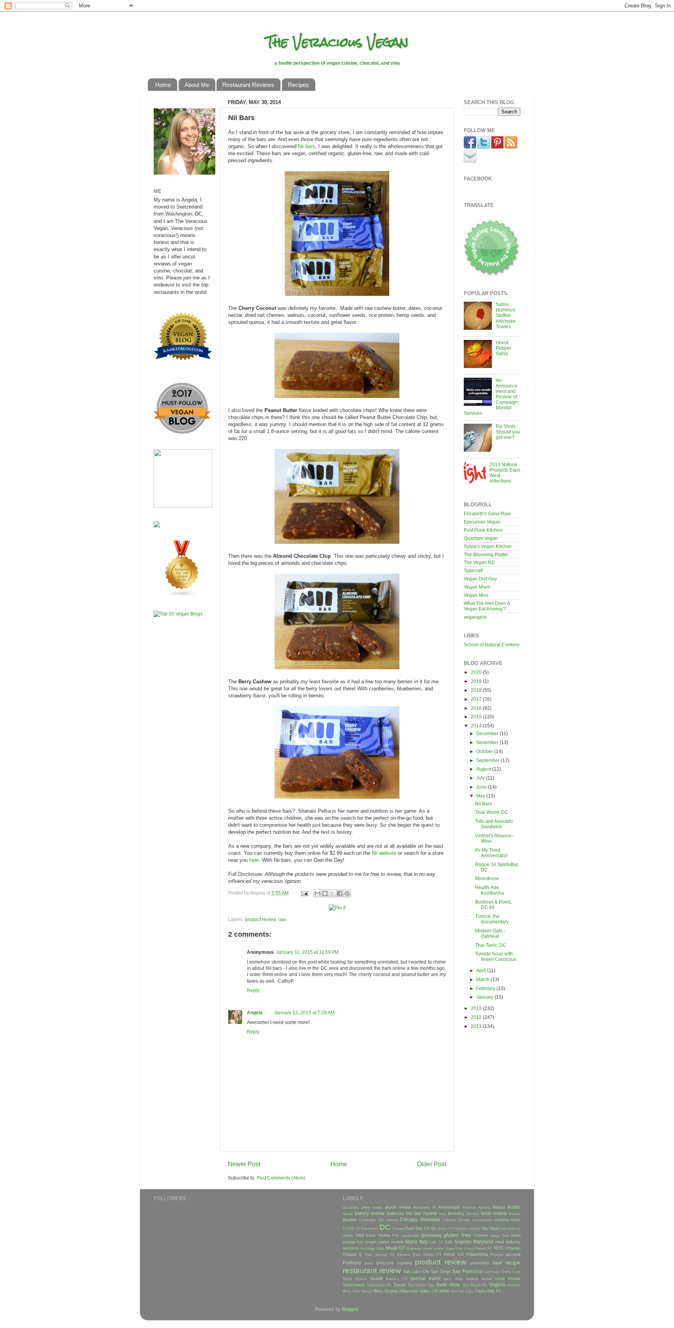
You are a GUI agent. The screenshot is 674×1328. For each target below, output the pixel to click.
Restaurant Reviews (248, 84)
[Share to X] (332, 893)
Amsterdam (449, 1207)
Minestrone (487, 878)
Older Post (431, 1163)
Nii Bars (483, 803)
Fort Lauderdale (405, 1236)
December (488, 733)
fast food (490, 1228)
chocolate (430, 1219)
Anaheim (469, 1208)
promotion (479, 1263)
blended (472, 1214)
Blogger (350, 1309)
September (488, 760)
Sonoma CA (396, 1279)
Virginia (497, 1284)
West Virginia (385, 1291)
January (485, 996)
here (254, 860)
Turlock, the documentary (492, 919)
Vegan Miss (476, 595)
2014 (477, 725)
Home (163, 84)
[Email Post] (304, 892)
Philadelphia (477, 1254)
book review (494, 1213)
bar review (425, 1213)
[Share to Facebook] (340, 893)
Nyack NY (484, 1248)
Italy (423, 1241)
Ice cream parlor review (380, 1242)
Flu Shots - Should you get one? (508, 432)
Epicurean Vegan (482, 521)
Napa (449, 1248)
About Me (196, 84)
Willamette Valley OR (418, 1291)
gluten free (457, 1235)
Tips (431, 1285)
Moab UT (395, 1247)
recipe (512, 1262)
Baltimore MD (400, 1213)
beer (442, 1214)
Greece (481, 1235)
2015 (477, 716)
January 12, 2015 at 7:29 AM (304, 1012)
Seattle (376, 1278)
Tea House (417, 1285)
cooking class (507, 1219)
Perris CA (453, 1254)
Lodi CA (436, 1242)
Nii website (384, 853)
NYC (499, 1247)
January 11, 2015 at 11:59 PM (307, 952)
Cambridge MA (371, 1220)
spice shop (453, 1279)
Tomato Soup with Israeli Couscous (495, 956)
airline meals (371, 1208)
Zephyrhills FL (487, 1291)
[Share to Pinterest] (347, 893)
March (483, 979)
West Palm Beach (357, 1291)
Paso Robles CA (427, 1255)
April (481, 970)
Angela (255, 1012)
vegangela (475, 616)
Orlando (512, 1248)
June (482, 786)
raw (282, 919)
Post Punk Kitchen (483, 529)
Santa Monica (355, 1279)
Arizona (484, 1208)
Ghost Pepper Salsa (503, 348)
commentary (482, 1220)
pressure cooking (394, 1263)
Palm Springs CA (380, 1255)
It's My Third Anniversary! (491, 852)
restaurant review (372, 1270)
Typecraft (473, 570)
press (368, 1263)
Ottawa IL (352, 1254)
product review (260, 919)
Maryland (483, 1241)
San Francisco (467, 1271)
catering (391, 1220)
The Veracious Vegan (337, 42)
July (481, 777)
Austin (513, 1207)
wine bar (457, 1291)
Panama (403, 1255)
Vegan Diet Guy (480, 578)
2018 (477, 690)
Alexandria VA (424, 1208)
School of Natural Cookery (492, 644)
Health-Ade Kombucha (489, 890)
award (348, 1214)
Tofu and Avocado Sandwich (494, 824)
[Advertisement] (177, 746)
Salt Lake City (416, 1271)
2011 (477, 1026)
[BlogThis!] (325, 893)
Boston (514, 1214)
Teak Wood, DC (491, 812)
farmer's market (468, 1229)
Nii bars (306, 146)
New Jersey (465, 1248)
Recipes (298, 84)
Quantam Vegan (481, 538)
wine (444, 1290)
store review (507, 1278)
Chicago (409, 1219)
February (486, 988)
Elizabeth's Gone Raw (487, 513)
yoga (469, 1291)
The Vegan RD (479, 562)
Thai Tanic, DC (490, 945)
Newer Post (244, 1163)
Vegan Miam (477, 586)
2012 (477, 1017)
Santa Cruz (511, 1272)
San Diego (441, 1271)
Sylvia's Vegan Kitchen (488, 546)
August (484, 768)
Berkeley (456, 1213)
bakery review (370, 1213)
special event (425, 1278)
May (481, 795)
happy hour (499, 1236)
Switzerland (354, 1284)
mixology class (372, 1248)
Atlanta (498, 1207)
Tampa (399, 1284)
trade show (448, 1284)
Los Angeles (458, 1241)
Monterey (414, 1248)
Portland (352, 1262)
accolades (351, 1208)
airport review (398, 1207)
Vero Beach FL (474, 1285)
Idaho (411, 1241)
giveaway (431, 1235)
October (485, 751)
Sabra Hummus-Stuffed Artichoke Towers (506, 315)
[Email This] (317, 893)
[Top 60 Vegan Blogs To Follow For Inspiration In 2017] (157, 525)
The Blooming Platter (486, 554)
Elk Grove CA (442, 1229)
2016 (477, 708)
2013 (477, 1008)
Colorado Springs (456, 1220)
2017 (477, 699)
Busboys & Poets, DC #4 (493, 904)
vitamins (513, 1285)
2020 (477, 672)
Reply (253, 990)
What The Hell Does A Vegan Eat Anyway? (487, 606)
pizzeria (513, 1254)
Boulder (350, 1219)
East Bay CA (418, 1228)
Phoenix (496, 1255)
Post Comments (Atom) (281, 1177)
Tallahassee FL (378, 1285)
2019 (477, 681)
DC (385, 1227)
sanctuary (492, 1272)
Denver (398, 1229)
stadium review (479, 1279)
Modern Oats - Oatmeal (490, 933)
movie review (433, 1248)
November (488, 742)
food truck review (373, 1235)
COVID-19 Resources (360, 1229)
